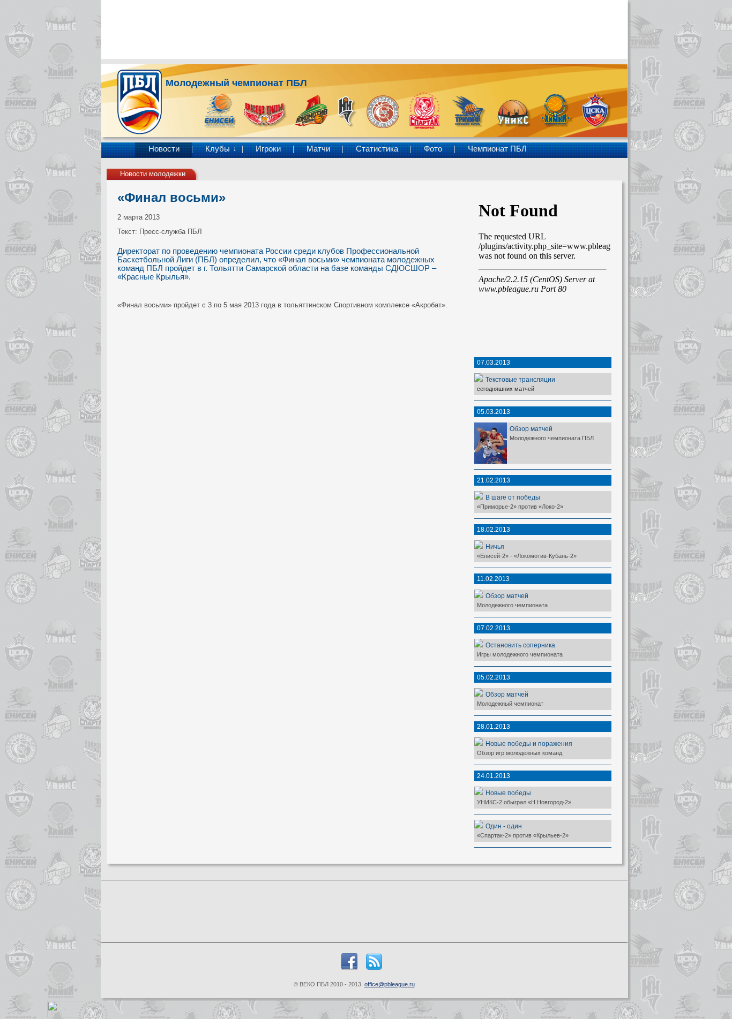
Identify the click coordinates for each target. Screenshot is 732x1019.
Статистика (377, 149)
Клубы (217, 149)
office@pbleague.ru (389, 984)
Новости (164, 149)
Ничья (494, 546)
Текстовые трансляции (520, 379)
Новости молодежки (152, 174)
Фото (433, 149)
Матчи (318, 149)
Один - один (503, 825)
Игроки (268, 149)
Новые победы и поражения (528, 743)
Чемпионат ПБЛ (497, 149)
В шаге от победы (512, 497)
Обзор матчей (531, 428)
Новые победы (508, 792)
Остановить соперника (520, 644)
